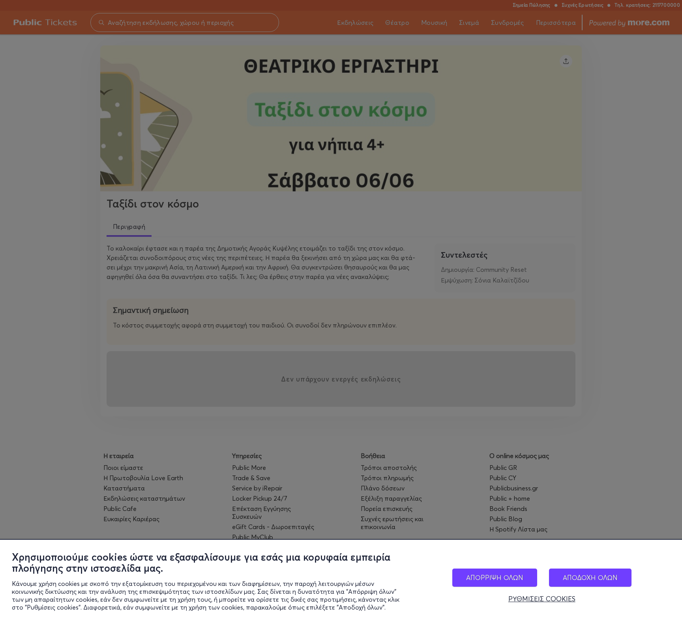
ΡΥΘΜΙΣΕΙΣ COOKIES (541, 599)
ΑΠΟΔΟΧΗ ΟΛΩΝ (590, 577)
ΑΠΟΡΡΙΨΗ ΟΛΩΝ (494, 577)
